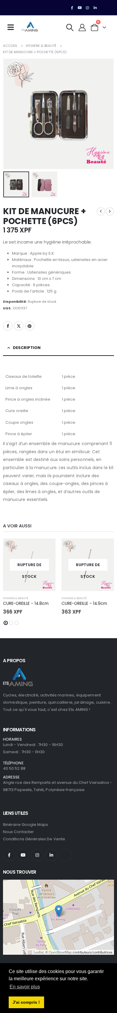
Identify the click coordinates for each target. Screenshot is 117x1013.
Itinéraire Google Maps (25, 824)
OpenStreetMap (60, 952)
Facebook (8, 326)
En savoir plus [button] (25, 986)
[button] (70, 27)
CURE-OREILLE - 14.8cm (26, 603)
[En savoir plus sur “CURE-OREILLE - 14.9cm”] (104, 548)
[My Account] (82, 27)
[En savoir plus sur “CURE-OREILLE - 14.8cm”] (45, 548)
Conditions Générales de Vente (34, 839)
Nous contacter (18, 832)
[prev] (101, 211)
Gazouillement (18, 326)
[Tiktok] (102, 7)
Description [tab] (26, 347)
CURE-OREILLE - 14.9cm (84, 603)
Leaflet (39, 952)
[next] (110, 211)
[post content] (29, 564)
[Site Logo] (30, 27)
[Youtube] (79, 7)
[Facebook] (72, 7)
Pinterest (29, 326)
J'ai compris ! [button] (26, 1002)
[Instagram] (87, 7)
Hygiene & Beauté (15, 598)
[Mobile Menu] (13, 27)
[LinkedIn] (95, 7)
